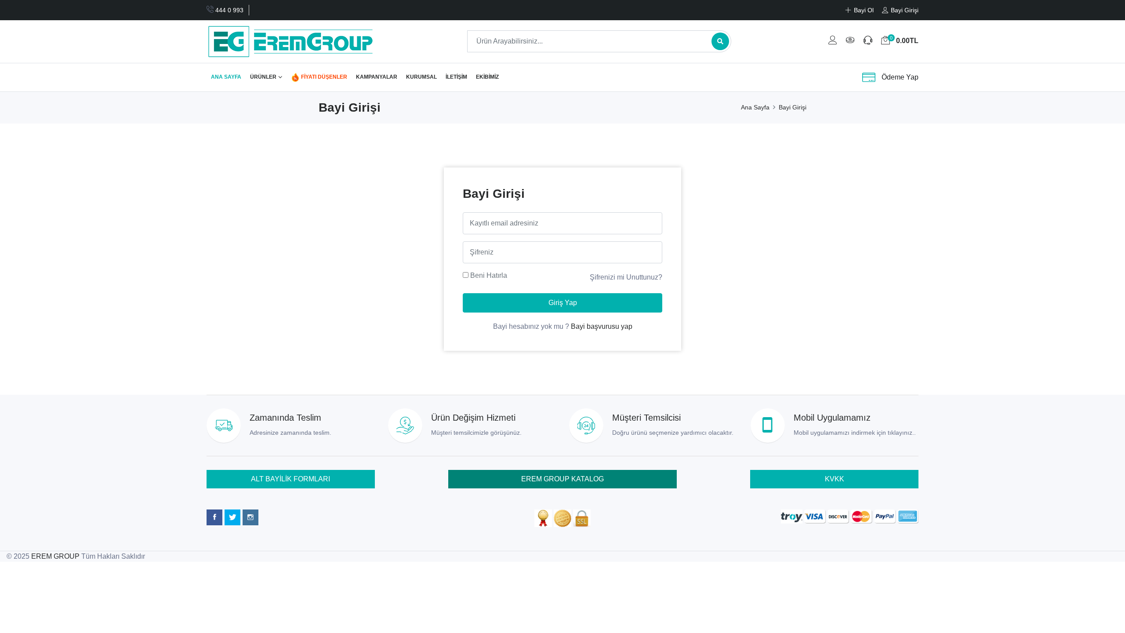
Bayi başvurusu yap (601, 326)
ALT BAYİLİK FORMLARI (290, 479)
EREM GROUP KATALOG (562, 479)
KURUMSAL (421, 77)
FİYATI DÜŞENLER (323, 77)
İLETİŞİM (456, 77)
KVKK (834, 479)
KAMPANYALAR (376, 77)
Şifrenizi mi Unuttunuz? (626, 277)
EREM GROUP (55, 556)
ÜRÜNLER (263, 77)
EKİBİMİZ (487, 77)
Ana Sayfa (755, 107)
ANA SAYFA (226, 77)
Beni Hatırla (488, 275)
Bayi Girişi (792, 107)
